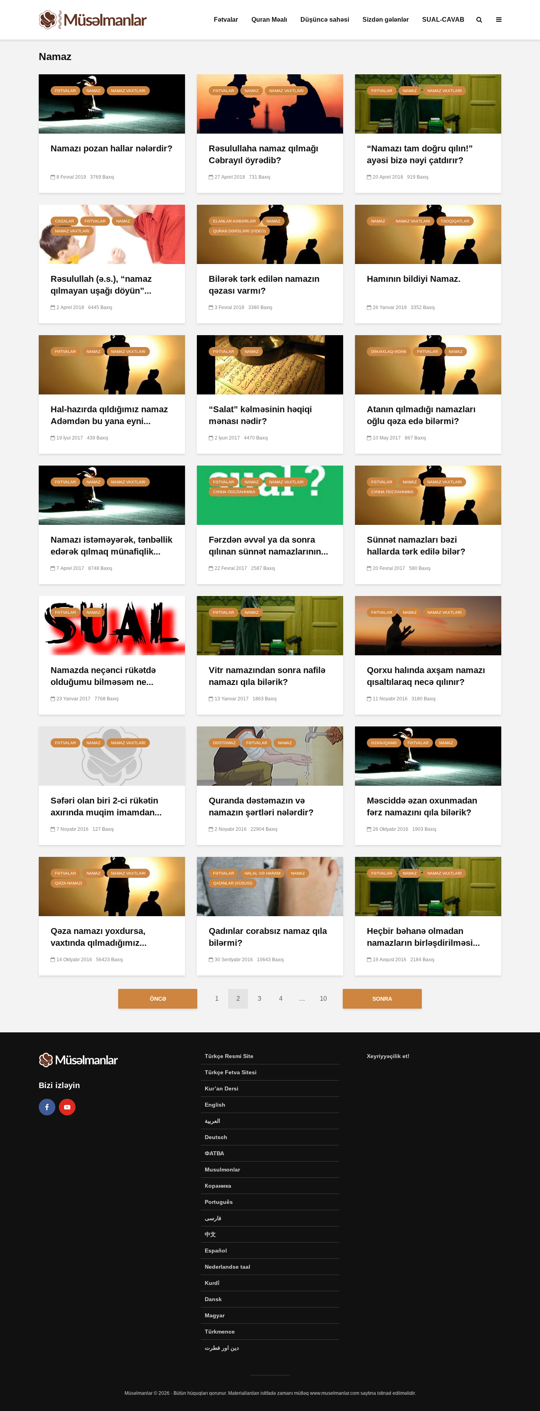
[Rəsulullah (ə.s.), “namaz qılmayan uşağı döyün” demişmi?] (112, 233)
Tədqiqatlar (455, 221)
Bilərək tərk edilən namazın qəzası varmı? (264, 285)
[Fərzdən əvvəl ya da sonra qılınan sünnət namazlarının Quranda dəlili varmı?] (270, 494)
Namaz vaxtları (128, 91)
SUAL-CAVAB (443, 19)
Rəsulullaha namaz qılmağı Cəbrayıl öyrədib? (263, 154)
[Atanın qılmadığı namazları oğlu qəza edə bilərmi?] (428, 364)
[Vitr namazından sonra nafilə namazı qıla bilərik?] (270, 625)
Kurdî (212, 1283)
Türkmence (220, 1331)
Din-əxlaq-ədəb (388, 351)
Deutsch (216, 1137)
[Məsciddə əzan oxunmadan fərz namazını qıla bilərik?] (428, 755)
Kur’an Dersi (221, 1088)
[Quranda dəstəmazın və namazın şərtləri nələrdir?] (270, 755)
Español (216, 1250)
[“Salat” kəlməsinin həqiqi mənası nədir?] (270, 364)
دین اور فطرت (222, 1348)
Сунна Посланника (234, 492)
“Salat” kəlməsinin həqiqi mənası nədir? (260, 415)
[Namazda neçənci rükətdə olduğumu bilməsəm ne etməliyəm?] (112, 625)
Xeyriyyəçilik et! (388, 1056)
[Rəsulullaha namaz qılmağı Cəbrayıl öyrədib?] (270, 103)
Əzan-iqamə (384, 743)
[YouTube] (67, 1107)
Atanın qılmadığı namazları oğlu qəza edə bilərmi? (421, 415)
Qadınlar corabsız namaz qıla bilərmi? (268, 937)
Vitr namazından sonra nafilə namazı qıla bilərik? (267, 676)
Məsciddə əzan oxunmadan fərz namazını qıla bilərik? (422, 806)
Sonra (382, 999)
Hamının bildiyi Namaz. (414, 279)
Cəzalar (64, 221)
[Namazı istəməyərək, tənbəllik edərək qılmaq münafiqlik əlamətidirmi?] (112, 494)
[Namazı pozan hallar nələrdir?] (112, 103)
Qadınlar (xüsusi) (232, 883)
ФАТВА (214, 1153)
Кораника (218, 1186)
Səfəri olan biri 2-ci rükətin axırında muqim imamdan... (106, 806)
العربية (212, 1121)
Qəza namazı (68, 883)
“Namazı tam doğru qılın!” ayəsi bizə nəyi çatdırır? (420, 154)
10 (323, 998)
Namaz (93, 91)
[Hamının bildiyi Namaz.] (428, 233)
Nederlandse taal (227, 1267)
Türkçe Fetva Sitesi (231, 1072)
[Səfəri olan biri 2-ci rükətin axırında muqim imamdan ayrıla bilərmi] (112, 755)
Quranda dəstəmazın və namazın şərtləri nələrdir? (261, 806)
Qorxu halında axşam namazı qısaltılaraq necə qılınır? (426, 676)
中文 (210, 1234)
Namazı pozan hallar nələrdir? (111, 148)
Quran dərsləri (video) (239, 231)
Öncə (158, 999)
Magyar (215, 1315)
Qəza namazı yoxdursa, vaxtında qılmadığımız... (99, 937)
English (215, 1105)
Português (219, 1202)
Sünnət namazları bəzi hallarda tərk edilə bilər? (416, 545)
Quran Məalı (269, 19)
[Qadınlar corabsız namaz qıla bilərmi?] (270, 886)
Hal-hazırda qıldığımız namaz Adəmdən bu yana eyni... (109, 415)
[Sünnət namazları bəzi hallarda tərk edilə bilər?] (428, 494)
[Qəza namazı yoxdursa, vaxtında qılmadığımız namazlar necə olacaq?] (112, 886)
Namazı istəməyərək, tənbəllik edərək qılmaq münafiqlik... (111, 545)
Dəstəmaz (224, 743)
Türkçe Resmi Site (229, 1056)
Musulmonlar (222, 1169)
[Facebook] (47, 1107)
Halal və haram (262, 873)
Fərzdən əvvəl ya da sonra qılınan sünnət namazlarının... (268, 545)
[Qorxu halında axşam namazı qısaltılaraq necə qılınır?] (428, 625)
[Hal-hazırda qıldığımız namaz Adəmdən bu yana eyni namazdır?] (112, 364)
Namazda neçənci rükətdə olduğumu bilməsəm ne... (103, 676)
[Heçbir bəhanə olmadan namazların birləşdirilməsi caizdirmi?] (428, 886)
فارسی (213, 1218)
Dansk (213, 1299)
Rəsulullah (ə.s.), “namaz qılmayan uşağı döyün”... (101, 285)
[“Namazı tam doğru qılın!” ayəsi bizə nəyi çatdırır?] (428, 103)
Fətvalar (226, 19)
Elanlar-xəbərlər (234, 221)
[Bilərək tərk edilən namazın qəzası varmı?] (270, 233)
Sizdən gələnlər (386, 19)
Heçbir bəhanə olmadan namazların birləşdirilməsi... (423, 937)
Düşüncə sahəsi (324, 19)
